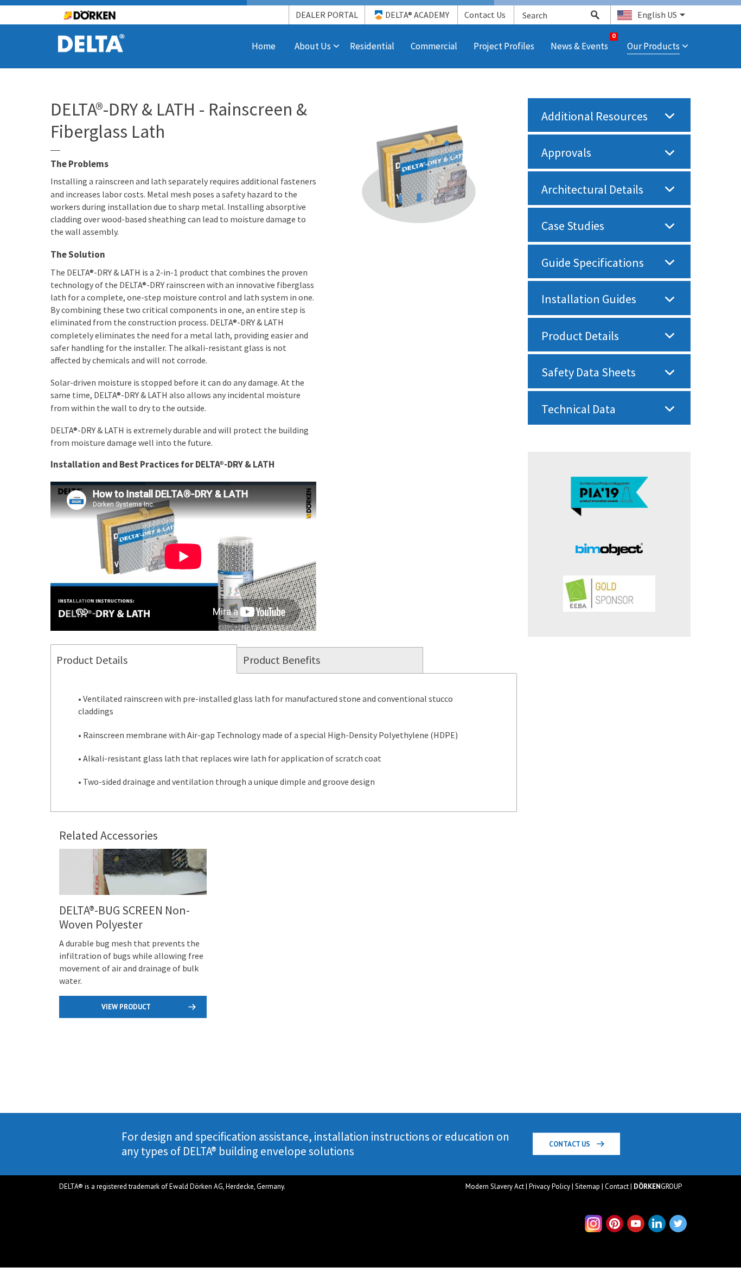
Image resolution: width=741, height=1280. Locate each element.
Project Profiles (504, 46)
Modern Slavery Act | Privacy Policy (517, 1186)
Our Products (653, 46)
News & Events (579, 46)
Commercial (434, 46)
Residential (372, 46)
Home (264, 46)
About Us (313, 46)
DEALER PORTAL (327, 14)
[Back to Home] (91, 36)
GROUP (658, 1186)
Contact (617, 1186)
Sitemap (587, 1186)
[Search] (589, 14)
